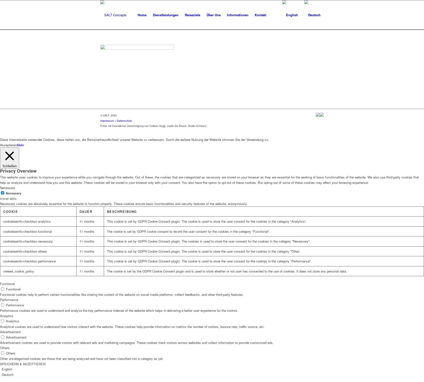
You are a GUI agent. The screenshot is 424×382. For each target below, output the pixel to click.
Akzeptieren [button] (8, 145)
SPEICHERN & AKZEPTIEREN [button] (22, 364)
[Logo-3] (113, 15)
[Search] (274, 15)
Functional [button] (7, 283)
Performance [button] (9, 299)
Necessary (13, 193)
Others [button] (5, 347)
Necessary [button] (7, 187)
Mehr (20, 145)
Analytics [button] (6, 316)
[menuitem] (142, 15)
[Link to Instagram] (320, 131)
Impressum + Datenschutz (116, 121)
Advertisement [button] (10, 331)
